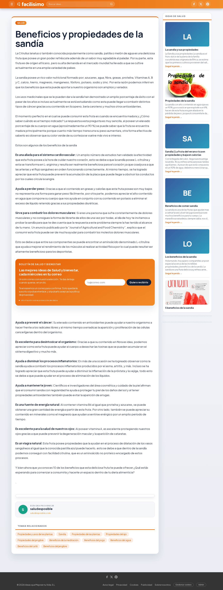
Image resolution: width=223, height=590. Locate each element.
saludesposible (41, 509)
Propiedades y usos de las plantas (35, 534)
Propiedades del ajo (116, 534)
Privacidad (121, 584)
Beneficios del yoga (94, 540)
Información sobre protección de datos (39, 300)
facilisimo (33, 4)
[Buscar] (111, 4)
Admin (201, 585)
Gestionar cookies (183, 585)
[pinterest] (207, 4)
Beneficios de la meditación (63, 540)
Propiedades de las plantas (86, 534)
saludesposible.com (40, 513)
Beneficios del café (28, 546)
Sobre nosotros (163, 584)
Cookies (134, 584)
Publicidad (146, 584)
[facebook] (194, 4)
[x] (201, 4)
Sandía (62, 534)
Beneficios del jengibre (55, 546)
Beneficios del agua (121, 540)
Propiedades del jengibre (31, 540)
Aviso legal (108, 584)
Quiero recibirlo (138, 282)
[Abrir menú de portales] (12, 4)
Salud (20, 23)
